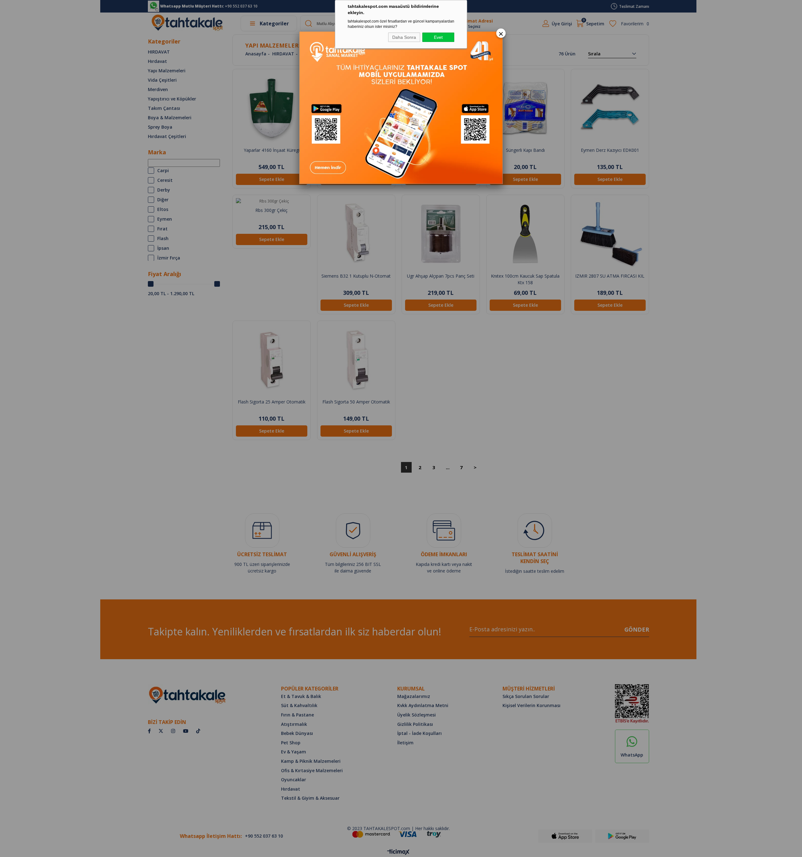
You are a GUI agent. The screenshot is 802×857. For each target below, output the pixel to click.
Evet (438, 37)
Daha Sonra (404, 37)
